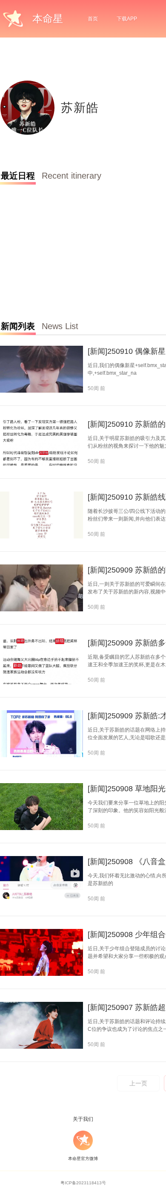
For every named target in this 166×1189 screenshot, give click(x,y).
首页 (93, 19)
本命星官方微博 (83, 1158)
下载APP (127, 19)
